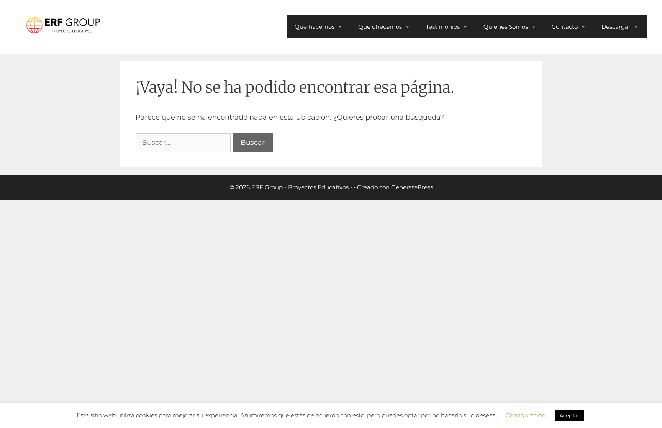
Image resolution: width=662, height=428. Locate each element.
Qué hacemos (314, 26)
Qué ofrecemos (380, 26)
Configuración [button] (526, 415)
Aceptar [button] (569, 415)
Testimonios (443, 26)
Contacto (565, 26)
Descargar (616, 26)
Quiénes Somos (505, 26)
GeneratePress (412, 187)
